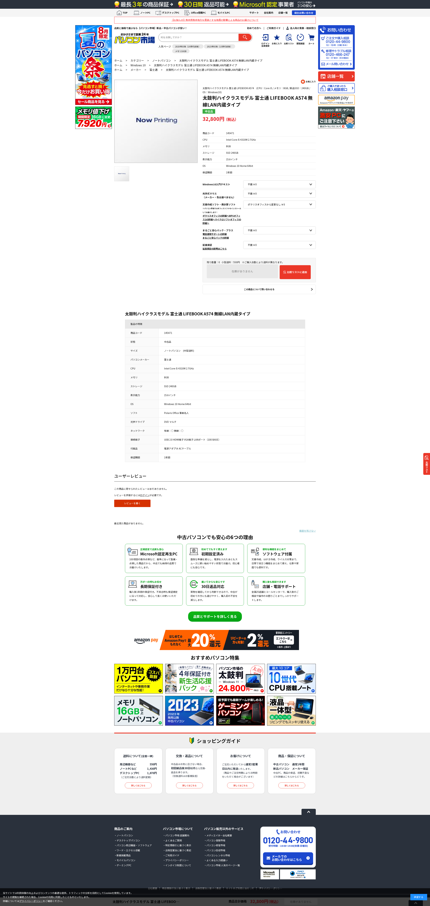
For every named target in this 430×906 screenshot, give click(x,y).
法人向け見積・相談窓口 (303, 28)
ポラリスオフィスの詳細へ (216, 215)
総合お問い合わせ (303, 12)
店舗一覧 (283, 12)
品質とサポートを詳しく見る (215, 616)
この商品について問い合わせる (259, 289)
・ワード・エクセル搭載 (127, 850)
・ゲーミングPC (122, 865)
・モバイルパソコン (124, 860)
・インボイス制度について (177, 865)
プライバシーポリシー (31, 901)
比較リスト (426, 467)
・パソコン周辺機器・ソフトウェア (133, 845)
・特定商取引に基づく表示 (177, 845)
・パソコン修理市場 (214, 845)
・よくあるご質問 (172, 840)
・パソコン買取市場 (214, 840)
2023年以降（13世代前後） (219, 46)
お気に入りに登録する (308, 82)
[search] (245, 37)
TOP (125, 12)
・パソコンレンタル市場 (217, 855)
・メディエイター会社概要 (218, 835)
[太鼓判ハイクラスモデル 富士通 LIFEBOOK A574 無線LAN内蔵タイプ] (156, 121)
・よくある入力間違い (216, 860)
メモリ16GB (180, 51)
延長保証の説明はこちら (215, 248)
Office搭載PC (198, 12)
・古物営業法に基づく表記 (177, 850)
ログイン (144, 495)
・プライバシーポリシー (176, 860)
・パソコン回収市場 (214, 850)
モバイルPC (224, 12)
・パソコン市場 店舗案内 (176, 835)
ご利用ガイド (274, 28)
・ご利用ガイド (171, 855)
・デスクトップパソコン (127, 840)
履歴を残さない (307, 530)
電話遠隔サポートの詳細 (215, 234)
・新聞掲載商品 (122, 855)
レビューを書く (132, 503)
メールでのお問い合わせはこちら (287, 858)
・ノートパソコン (123, 835)
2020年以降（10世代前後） (187, 46)
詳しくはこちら (138, 785)
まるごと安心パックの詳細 (216, 238)
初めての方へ (254, 28)
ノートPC (145, 12)
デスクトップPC (170, 12)
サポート (254, 12)
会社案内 (268, 12)
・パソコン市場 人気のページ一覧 (222, 865)
